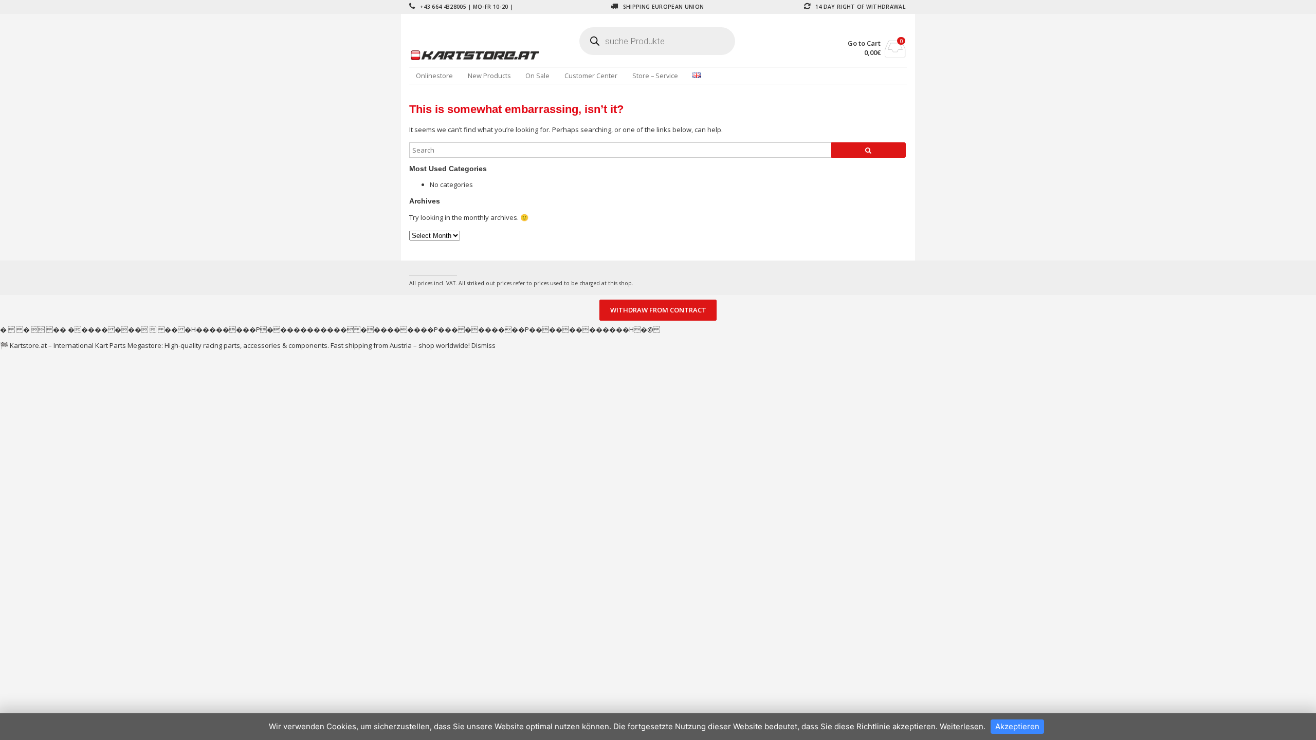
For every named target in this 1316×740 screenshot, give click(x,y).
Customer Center (590, 75)
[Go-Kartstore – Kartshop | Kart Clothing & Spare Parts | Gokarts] (492, 55)
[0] (895, 54)
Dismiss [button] (483, 345)
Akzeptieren (1017, 726)
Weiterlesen (961, 726)
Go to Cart (864, 43)
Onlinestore (434, 75)
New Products (489, 75)
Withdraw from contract (658, 310)
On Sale (537, 75)
